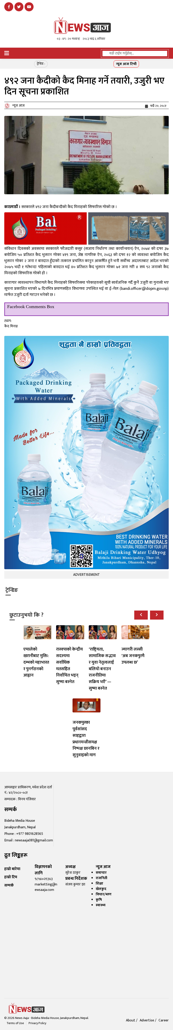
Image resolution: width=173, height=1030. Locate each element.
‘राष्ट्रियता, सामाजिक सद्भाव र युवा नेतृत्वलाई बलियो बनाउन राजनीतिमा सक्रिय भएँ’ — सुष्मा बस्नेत (102, 669)
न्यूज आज (18, 105)
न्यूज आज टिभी (126, 64)
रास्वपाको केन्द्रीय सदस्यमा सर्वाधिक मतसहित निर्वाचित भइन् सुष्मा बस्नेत (69, 665)
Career (164, 1020)
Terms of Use (15, 1023)
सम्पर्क (9, 885)
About (131, 1020)
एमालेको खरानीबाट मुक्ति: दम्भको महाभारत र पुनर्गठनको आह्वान (36, 662)
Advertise (147, 1020)
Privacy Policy (37, 1023)
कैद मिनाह (11, 326)
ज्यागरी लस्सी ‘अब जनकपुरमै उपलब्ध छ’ (132, 656)
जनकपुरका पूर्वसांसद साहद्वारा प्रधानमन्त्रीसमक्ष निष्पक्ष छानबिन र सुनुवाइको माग (86, 738)
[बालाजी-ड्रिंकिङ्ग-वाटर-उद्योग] (86, 228)
